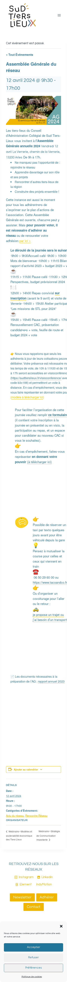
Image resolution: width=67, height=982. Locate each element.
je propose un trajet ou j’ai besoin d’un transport (50, 617)
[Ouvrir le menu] (59, 15)
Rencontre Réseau (36, 815)
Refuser (33, 957)
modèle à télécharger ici (27, 397)
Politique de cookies (32, 976)
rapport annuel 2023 (51, 681)
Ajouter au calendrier (26, 769)
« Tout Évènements (19, 54)
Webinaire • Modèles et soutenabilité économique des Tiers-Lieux (19, 835)
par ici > (25, 240)
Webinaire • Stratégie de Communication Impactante (48, 835)
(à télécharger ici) (39, 461)
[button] (61, 926)
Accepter (33, 947)
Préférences (33, 967)
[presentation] (21, 522)
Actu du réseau (15, 815)
